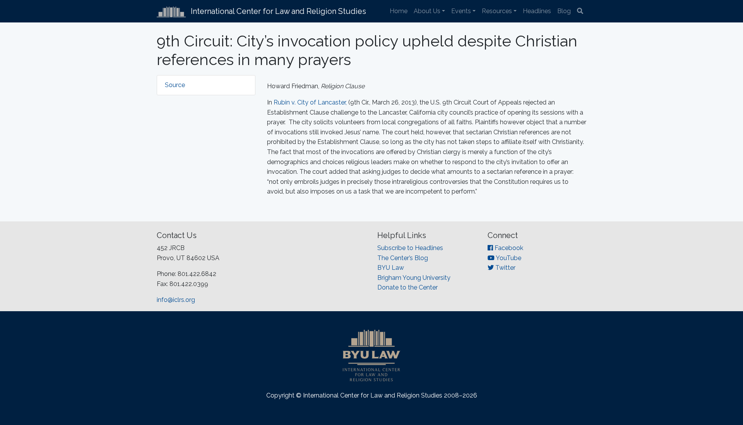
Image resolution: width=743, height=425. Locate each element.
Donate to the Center (407, 287)
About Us (427, 11)
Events (461, 11)
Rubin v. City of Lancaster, (310, 102)
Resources (497, 11)
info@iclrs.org (176, 299)
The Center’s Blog (402, 258)
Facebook (508, 248)
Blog (564, 11)
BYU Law (390, 267)
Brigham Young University (413, 277)
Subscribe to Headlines (410, 248)
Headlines (537, 11)
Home (398, 11)
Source (175, 85)
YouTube (508, 258)
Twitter (504, 267)
